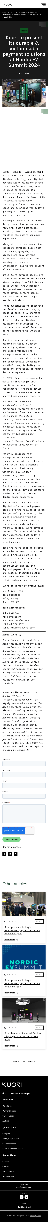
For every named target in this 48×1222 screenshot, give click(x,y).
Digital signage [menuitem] (8, 1106)
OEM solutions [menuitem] (8, 1116)
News (24, 30)
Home (4, 12)
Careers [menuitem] (5, 1161)
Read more (9, 939)
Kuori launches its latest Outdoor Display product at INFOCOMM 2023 (23, 1036)
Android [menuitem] (5, 1121)
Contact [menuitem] (5, 1166)
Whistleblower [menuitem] (8, 1176)
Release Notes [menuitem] (8, 1171)
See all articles (22, 1061)
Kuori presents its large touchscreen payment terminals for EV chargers (22, 930)
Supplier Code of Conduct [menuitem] (12, 1148)
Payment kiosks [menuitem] (9, 1111)
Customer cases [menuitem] (9, 1143)
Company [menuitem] (6, 1133)
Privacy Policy (35, 1216)
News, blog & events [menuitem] (10, 1138)
